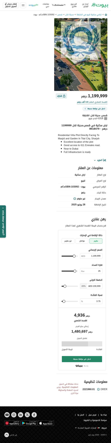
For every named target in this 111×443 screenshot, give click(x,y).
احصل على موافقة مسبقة (82, 359)
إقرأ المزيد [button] (101, 160)
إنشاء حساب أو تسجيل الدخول (11, 5)
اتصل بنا (80, 415)
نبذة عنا (104, 415)
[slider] (74, 256)
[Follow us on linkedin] (20, 414)
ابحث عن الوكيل (85, 5)
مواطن (82, 241)
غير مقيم (68, 241)
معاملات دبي (46, 5)
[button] (3, 221)
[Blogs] (33, 5)
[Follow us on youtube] (7, 414)
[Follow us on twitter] (27, 414)
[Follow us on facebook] (34, 414)
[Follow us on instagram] (13, 414)
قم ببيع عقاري (74, 5)
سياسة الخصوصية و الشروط (95, 420)
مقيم (96, 241)
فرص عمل (92, 415)
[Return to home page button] (99, 5)
